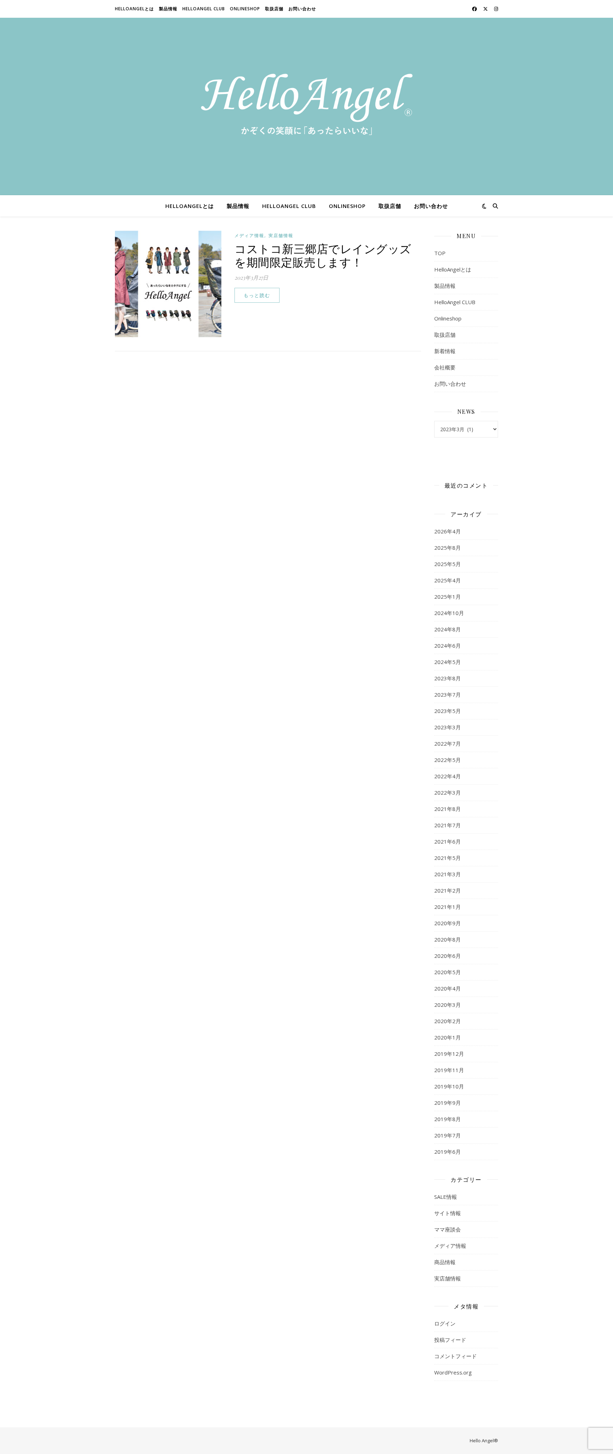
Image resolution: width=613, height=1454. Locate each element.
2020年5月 (447, 972)
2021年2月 (447, 890)
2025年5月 (447, 563)
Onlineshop (245, 9)
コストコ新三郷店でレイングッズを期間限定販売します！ (323, 255)
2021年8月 (447, 808)
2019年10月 (449, 1086)
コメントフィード (455, 1356)
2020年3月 (447, 1004)
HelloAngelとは (134, 9)
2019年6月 (447, 1151)
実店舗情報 (281, 235)
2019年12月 (449, 1053)
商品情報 (444, 1262)
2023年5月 (447, 710)
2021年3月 (447, 874)
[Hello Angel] (306, 106)
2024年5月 (447, 661)
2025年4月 (447, 580)
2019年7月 (447, 1135)
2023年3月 (447, 727)
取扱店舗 (274, 9)
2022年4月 (447, 776)
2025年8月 (447, 547)
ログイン (444, 1323)
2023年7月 (447, 694)
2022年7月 (447, 743)
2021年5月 (447, 857)
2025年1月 (447, 596)
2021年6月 (447, 841)
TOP (440, 253)
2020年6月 (447, 955)
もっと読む (257, 295)
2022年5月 (447, 759)
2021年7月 (447, 825)
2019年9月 (447, 1102)
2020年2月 (447, 1021)
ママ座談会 (447, 1229)
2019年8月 (447, 1119)
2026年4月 (447, 531)
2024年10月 (449, 612)
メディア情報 (249, 235)
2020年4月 (447, 988)
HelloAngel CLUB (203, 9)
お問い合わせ (302, 9)
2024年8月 (447, 629)
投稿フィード (450, 1339)
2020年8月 (447, 939)
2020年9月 (447, 923)
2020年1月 (447, 1037)
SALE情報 (445, 1196)
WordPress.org (453, 1372)
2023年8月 (447, 678)
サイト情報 (447, 1213)
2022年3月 (447, 792)
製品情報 (168, 9)
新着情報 (444, 351)
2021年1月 (447, 906)
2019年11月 (449, 1070)
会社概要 (444, 367)
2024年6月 (447, 645)
